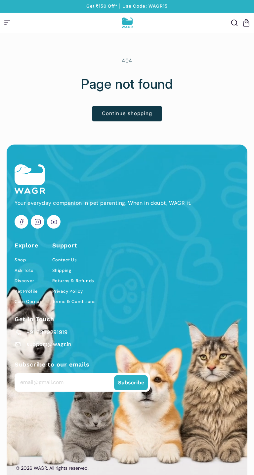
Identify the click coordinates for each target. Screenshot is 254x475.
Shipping (61, 270)
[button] (7, 23)
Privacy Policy (67, 291)
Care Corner (28, 301)
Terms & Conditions (74, 301)
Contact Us (64, 260)
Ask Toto (24, 270)
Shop (20, 260)
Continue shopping (127, 113)
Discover (24, 280)
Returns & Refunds (73, 280)
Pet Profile (26, 291)
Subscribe (131, 382)
